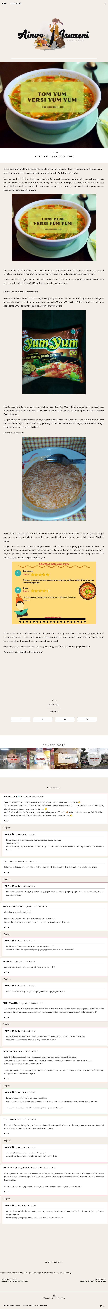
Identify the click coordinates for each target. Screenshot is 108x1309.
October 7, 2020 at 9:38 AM (26, 1119)
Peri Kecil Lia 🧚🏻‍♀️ (11, 796)
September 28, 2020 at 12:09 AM (32, 797)
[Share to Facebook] (20, 719)
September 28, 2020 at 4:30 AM (26, 862)
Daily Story (54, 711)
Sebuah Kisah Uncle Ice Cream (93, 1281)
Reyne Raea (9, 1051)
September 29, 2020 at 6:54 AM (24, 961)
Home (4, 3)
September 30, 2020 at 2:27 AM (27, 1051)
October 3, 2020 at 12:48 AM (25, 986)
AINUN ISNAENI (8, 1306)
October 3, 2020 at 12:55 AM (25, 1092)
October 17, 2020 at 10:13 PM (44, 1168)
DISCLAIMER (16, 3)
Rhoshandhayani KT (13, 906)
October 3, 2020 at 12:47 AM (25, 941)
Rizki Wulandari (11, 1003)
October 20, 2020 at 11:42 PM (25, 1205)
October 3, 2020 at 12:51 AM (25, 1031)
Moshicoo (44, 1306)
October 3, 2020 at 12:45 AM (25, 834)
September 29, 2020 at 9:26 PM (32, 1003)
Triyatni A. (8, 861)
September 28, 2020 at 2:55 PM (36, 907)
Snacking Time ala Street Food (15, 1281)
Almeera (7, 961)
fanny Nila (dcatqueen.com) (18, 1168)
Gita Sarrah (9, 1119)
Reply (6, 821)
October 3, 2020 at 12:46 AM (25, 886)
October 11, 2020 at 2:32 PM (25, 1147)
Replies (7, 827)
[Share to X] (42, 719)
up (101, 1306)
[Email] (65, 719)
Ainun (54, 704)
